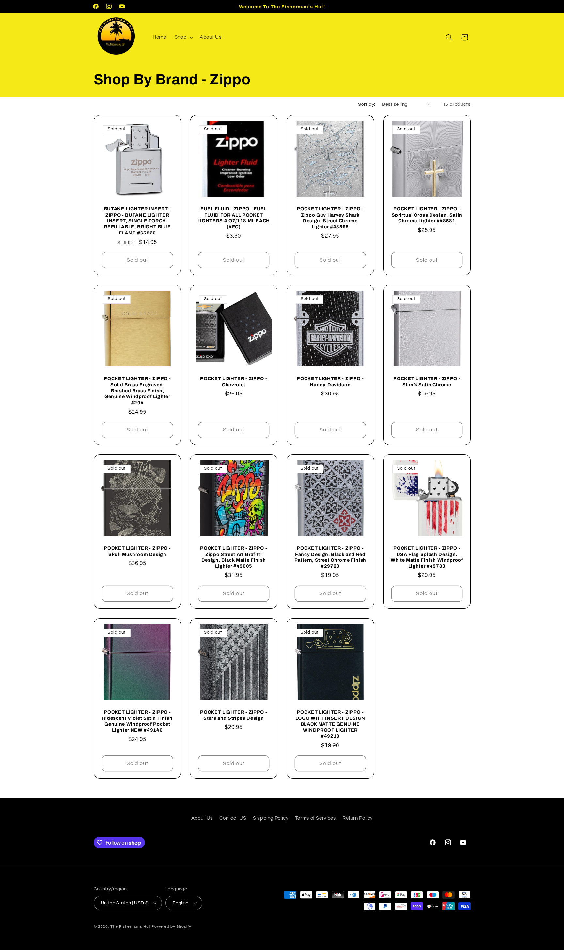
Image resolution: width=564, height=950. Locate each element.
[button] (183, 37)
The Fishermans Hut (130, 926)
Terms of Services (315, 818)
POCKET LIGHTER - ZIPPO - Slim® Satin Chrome (426, 381)
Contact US (232, 818)
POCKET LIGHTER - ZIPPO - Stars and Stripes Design (233, 714)
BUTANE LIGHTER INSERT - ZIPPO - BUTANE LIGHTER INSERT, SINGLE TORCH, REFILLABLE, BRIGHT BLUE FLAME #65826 (137, 221)
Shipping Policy (270, 818)
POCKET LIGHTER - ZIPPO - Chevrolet (233, 381)
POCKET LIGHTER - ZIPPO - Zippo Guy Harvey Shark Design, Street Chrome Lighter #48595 (330, 218)
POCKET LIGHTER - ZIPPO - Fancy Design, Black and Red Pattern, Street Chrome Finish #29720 (330, 557)
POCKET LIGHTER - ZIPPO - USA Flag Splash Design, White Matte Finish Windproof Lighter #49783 (427, 557)
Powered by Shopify (171, 926)
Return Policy (357, 818)
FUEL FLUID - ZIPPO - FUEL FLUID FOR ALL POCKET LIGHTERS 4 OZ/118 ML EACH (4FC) (233, 218)
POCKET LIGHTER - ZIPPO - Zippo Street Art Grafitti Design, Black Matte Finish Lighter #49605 (233, 557)
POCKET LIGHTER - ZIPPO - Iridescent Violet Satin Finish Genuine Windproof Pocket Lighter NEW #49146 (137, 721)
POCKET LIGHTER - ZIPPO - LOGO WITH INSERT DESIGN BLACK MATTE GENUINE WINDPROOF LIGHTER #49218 (330, 724)
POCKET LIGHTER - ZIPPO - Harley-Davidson (330, 381)
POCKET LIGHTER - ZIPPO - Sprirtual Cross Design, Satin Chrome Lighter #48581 (427, 215)
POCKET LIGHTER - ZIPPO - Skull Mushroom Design (137, 551)
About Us (202, 818)
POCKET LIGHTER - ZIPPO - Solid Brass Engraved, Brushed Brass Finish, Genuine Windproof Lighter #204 (137, 390)
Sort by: (366, 104)
